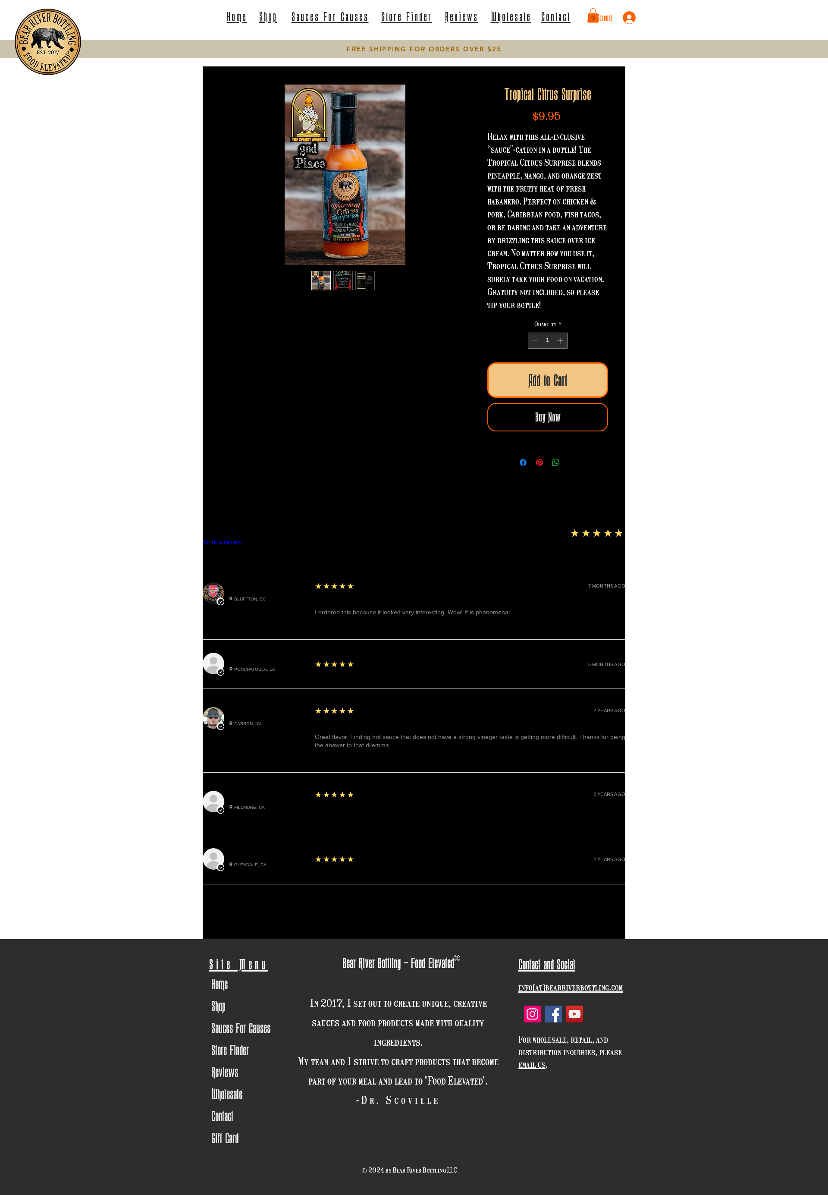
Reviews (224, 1072)
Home (219, 984)
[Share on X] (572, 462)
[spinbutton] (547, 340)
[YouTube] (574, 1014)
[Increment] (560, 340)
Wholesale (226, 1094)
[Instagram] (532, 1014)
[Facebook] (553, 1014)
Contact (222, 1116)
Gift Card (224, 1138)
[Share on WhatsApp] (556, 462)
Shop (218, 1006)
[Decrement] (534, 340)
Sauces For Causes (240, 1028)
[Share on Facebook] (523, 462)
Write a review (222, 541)
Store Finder (230, 1050)
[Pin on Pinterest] (539, 462)
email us (532, 1065)
